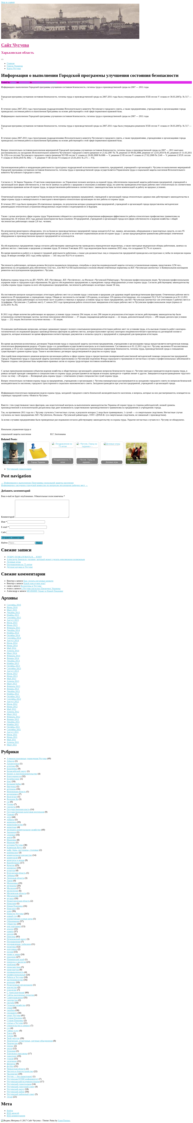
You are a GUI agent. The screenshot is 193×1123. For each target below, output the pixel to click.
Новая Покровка (15, 906)
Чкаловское (12, 1074)
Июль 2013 (12, 673)
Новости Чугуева (15, 913)
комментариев (16, 1116)
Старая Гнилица (14, 1018)
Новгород (11, 908)
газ (8, 802)
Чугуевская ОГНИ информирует (22, 1079)
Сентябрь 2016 (14, 605)
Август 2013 (13, 671)
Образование (13, 921)
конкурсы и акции (15, 860)
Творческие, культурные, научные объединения (30, 1041)
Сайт (3, 532)
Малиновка (12, 883)
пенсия (10, 934)
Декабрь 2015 (13, 612)
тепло (9, 1048)
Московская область (16, 893)
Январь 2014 (13, 658)
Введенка (11, 786)
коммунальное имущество (19, 855)
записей (13, 1113)
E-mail (5, 527)
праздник (11, 957)
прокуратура (13, 969)
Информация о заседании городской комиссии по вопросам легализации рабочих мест (44, 485)
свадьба (10, 1002)
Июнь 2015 (12, 625)
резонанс (11, 982)
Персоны (11, 936)
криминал (11, 868)
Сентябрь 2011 (14, 729)
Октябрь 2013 (13, 666)
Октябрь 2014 (13, 635)
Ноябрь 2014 (13, 633)
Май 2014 (11, 648)
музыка (10, 898)
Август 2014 (13, 640)
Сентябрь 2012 (14, 699)
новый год (12, 916)
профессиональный (16, 974)
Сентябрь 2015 (14, 617)
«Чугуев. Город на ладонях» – (87, 461)
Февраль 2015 (13, 628)
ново (9, 911)
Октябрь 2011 (13, 727)
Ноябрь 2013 (13, 663)
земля (9, 837)
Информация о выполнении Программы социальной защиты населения (37, 483)
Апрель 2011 (13, 742)
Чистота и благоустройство (20, 1071)
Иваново (11, 842)
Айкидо (10, 761)
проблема (11, 964)
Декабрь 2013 (13, 661)
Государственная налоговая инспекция (25, 812)
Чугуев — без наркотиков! (19, 1076)
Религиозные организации (19, 985)
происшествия (14, 967)
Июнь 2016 (12, 607)
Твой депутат (13, 1038)
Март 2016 (12, 610)
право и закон (13, 954)
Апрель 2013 (13, 681)
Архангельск (13, 763)
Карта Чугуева (14, 68)
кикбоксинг (12, 852)
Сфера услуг (13, 1030)
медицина (11, 885)
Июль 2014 (12, 643)
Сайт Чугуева (15, 44)
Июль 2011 (12, 734)
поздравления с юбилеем (19, 944)
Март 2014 (12, 653)
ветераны (11, 789)
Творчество (12, 1043)
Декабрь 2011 (13, 722)
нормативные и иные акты (20, 919)
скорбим (11, 1010)
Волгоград (12, 796)
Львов (10, 880)
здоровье (11, 835)
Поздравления (13, 941)
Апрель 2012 (13, 712)
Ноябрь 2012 (13, 694)
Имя (4, 522)
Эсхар (10, 1097)
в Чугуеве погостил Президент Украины (40, 588)
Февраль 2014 (13, 656)
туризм (10, 1058)
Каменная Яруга (15, 847)
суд (8, 1028)
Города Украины (15, 66)
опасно (10, 929)
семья (9, 1008)
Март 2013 (12, 684)
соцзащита (12, 1013)
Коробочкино (13, 863)
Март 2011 (12, 745)
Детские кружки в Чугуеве (20, 567)
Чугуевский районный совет (20, 1094)
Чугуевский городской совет (20, 1086)
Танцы (10, 1036)
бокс (9, 781)
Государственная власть (18, 809)
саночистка (12, 1000)
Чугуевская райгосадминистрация (23, 1081)
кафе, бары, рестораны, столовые (23, 850)
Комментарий (7, 517)
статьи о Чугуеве (15, 1023)
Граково (10, 814)
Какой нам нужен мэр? (34, 583)
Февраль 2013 (13, 686)
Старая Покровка (15, 1020)
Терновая (11, 1051)
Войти (10, 1110)
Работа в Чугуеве (15, 977)
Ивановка (11, 840)
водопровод (12, 794)
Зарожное (11, 832)
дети (9, 817)
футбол (10, 1066)
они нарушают (14, 926)
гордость (11, 807)
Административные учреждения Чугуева (27, 758)
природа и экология (16, 962)
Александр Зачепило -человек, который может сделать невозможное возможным (46, 559)
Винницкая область (16, 791)
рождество (12, 987)
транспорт (12, 1056)
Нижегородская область (18, 901)
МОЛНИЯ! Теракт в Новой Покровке (45, 591)
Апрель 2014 (13, 650)
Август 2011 (13, 732)
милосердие (12, 891)
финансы (11, 1064)
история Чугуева (15, 845)
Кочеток (11, 865)
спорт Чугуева (14, 1015)
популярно (12, 949)
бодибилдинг (13, 779)
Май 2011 (11, 739)
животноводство (15, 824)
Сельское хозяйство (16, 1005)
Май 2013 (11, 678)
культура (11, 870)
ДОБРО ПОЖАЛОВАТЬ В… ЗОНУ (24, 557)
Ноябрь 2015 (13, 615)
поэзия (10, 952)
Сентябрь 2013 (14, 668)
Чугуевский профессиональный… (13, 461)
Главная (10, 63)
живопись (11, 822)
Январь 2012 (13, 719)
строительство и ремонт (18, 1025)
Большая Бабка (14, 784)
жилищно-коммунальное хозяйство (24, 830)
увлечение (12, 1061)
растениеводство (15, 980)
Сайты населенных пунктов (20, 995)
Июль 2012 (12, 704)
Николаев (11, 903)
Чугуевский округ (15, 1089)
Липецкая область (15, 878)
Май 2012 (11, 709)
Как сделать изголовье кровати (38, 581)
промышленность (15, 972)
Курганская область (16, 873)
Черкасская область (16, 1069)
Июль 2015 (12, 622)
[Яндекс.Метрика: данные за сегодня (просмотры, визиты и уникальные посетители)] (10, 1120)
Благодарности (14, 776)
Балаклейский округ (16, 771)
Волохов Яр (12, 799)
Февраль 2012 (13, 717)
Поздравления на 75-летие (62, 461)
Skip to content (8, 2)
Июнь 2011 (12, 737)
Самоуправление (15, 997)
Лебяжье (11, 875)
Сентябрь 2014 (14, 638)
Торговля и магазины (17, 1053)
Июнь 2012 (12, 706)
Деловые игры (112, 462)
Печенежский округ (16, 939)
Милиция (11, 888)
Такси (10, 1033)
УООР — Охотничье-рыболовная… (136, 461)
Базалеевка (12, 768)
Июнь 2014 (12, 645)
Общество (12, 924)
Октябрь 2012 (13, 696)
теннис (10, 1046)
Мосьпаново (13, 896)
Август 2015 (13, 620)
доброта (10, 819)
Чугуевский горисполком (44, 82)
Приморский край (15, 959)
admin (13, 82)
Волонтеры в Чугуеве (30, 586)
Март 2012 (12, 714)
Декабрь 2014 (13, 630)
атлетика (11, 766)
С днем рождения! (15, 992)
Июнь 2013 (12, 676)
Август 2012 (13, 701)
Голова (10, 804)
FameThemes (64, 1120)
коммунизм (12, 857)
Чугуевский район (16, 1091)
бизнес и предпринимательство (22, 774)
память (10, 931)
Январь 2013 (13, 689)
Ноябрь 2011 (13, 724)
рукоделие (12, 990)
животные (12, 827)
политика (11, 947)
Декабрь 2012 (13, 691)
